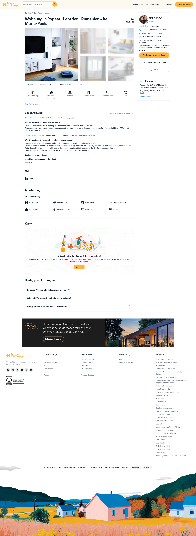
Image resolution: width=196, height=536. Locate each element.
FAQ (120, 359)
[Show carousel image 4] (121, 68)
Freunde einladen (87, 375)
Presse (46, 375)
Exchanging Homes (163, 414)
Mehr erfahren (145, 97)
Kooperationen (161, 452)
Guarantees (160, 424)
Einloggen (168, 4)
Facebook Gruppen (163, 365)
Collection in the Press (164, 417)
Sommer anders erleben (164, 359)
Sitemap (125, 467)
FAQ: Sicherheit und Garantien (167, 411)
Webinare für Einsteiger (164, 386)
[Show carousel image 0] (51, 54)
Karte (81, 85)
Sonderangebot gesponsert (166, 430)
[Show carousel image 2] (121, 41)
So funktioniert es (152, 4)
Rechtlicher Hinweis (112, 467)
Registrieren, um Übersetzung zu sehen (121, 113)
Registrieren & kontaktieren (154, 55)
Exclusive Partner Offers (164, 436)
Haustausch (160, 398)
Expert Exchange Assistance (166, 433)
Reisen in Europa (162, 395)
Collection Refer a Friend (164, 421)
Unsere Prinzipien (87, 359)
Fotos (31, 85)
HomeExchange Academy (165, 369)
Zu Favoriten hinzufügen (156, 62)
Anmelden (79, 267)
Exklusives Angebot (163, 446)
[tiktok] (17, 370)
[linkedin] (22, 370)
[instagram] (13, 370)
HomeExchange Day (163, 389)
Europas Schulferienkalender (166, 377)
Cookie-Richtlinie (96, 467)
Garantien (84, 372)
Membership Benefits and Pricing (168, 427)
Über (45, 359)
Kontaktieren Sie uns (126, 362)
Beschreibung (46, 85)
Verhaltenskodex (70, 467)
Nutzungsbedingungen (52, 467)
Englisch (70, 118)
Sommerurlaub (161, 405)
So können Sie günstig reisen (166, 362)
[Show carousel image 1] (93, 41)
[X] (26, 370)
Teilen (155, 70)
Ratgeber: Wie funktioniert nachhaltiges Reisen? (170, 373)
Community (48, 372)
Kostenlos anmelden (184, 4)
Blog (45, 365)
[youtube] (31, 370)
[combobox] (39, 4)
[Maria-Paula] (143, 19)
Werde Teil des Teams (51, 362)
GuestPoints (85, 365)
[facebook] (8, 370)
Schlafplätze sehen (32, 104)
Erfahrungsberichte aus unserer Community (171, 455)
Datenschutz (82, 467)
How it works (160, 440)
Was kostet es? (137, 4)
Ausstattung (66, 85)
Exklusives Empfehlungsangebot (167, 392)
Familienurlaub (161, 402)
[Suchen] (54, 4)
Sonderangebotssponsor (165, 408)
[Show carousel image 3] (93, 68)
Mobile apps (48, 369)
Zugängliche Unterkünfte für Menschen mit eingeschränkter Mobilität (171, 382)
